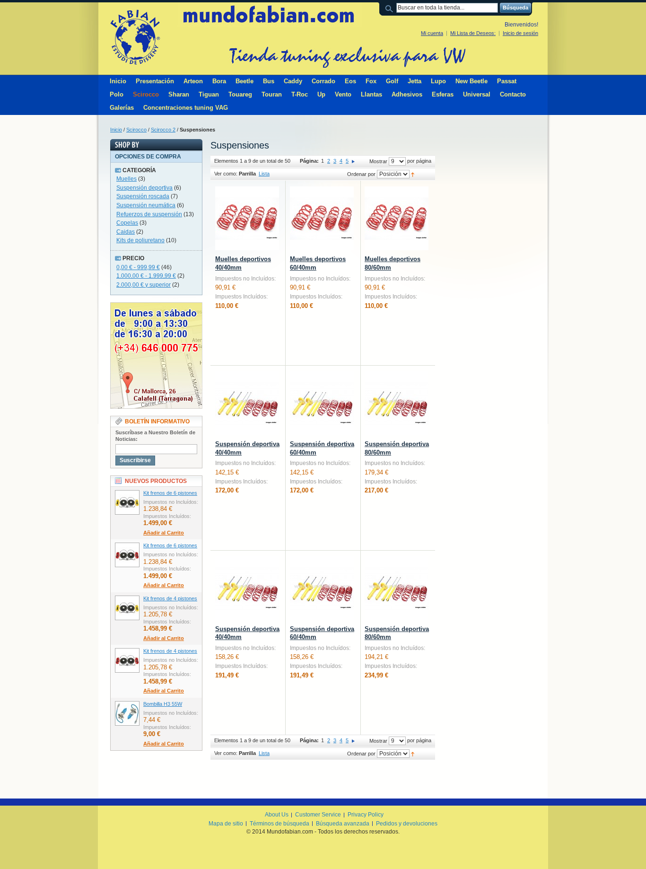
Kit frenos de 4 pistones (170, 598)
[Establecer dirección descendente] (412, 174)
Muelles (126, 179)
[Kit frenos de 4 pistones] (127, 608)
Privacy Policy (366, 814)
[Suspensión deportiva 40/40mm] (247, 403)
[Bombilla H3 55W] (127, 713)
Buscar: (390, 8)
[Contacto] (156, 306)
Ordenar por (361, 174)
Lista (264, 173)
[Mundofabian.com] (135, 37)
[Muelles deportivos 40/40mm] (247, 218)
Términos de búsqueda (279, 823)
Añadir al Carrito (163, 532)
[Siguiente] (353, 161)
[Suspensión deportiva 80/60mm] (396, 403)
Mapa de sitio (226, 823)
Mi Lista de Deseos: (473, 33)
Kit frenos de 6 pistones (170, 493)
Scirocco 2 (163, 129)
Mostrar (378, 161)
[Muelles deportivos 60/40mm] (322, 218)
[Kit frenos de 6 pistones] (127, 502)
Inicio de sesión (520, 33)
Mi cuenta (432, 33)
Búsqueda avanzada (342, 823)
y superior (143, 284)
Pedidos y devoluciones (406, 823)
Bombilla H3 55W (162, 704)
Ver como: (225, 173)
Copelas (127, 222)
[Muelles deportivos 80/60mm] (396, 218)
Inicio (116, 129)
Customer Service (318, 814)
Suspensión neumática (145, 205)
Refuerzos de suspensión (149, 214)
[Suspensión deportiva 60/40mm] (322, 403)
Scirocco (136, 129)
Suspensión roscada (142, 196)
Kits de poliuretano (140, 240)
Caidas (125, 231)
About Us (276, 814)
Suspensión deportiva (144, 187)
